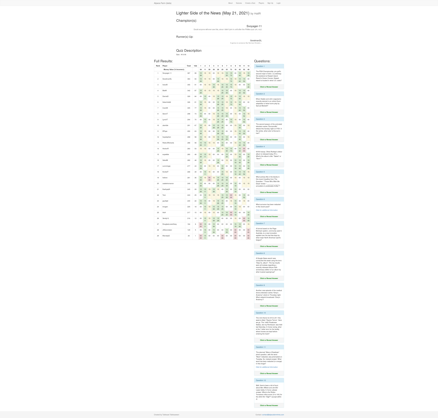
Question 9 (260, 285)
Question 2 (260, 93)
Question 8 (260, 253)
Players (261, 3)
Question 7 (260, 223)
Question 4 (260, 146)
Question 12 (261, 380)
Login (279, 3)
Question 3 (260, 119)
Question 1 (260, 66)
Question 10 (261, 312)
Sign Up (270, 3)
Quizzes (239, 3)
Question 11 (261, 347)
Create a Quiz (250, 3)
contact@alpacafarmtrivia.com (273, 414)
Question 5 (260, 171)
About (230, 3)
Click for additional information (267, 210)
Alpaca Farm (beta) (162, 2)
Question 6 (260, 199)
